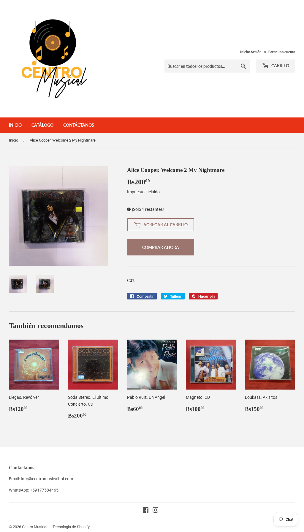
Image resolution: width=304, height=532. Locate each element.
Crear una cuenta (281, 52)
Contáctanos (78, 125)
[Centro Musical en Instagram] (156, 511)
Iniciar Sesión (251, 52)
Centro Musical (34, 527)
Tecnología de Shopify (71, 527)
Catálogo (42, 125)
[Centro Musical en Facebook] (145, 511)
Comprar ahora (160, 247)
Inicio (15, 125)
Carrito (279, 65)
